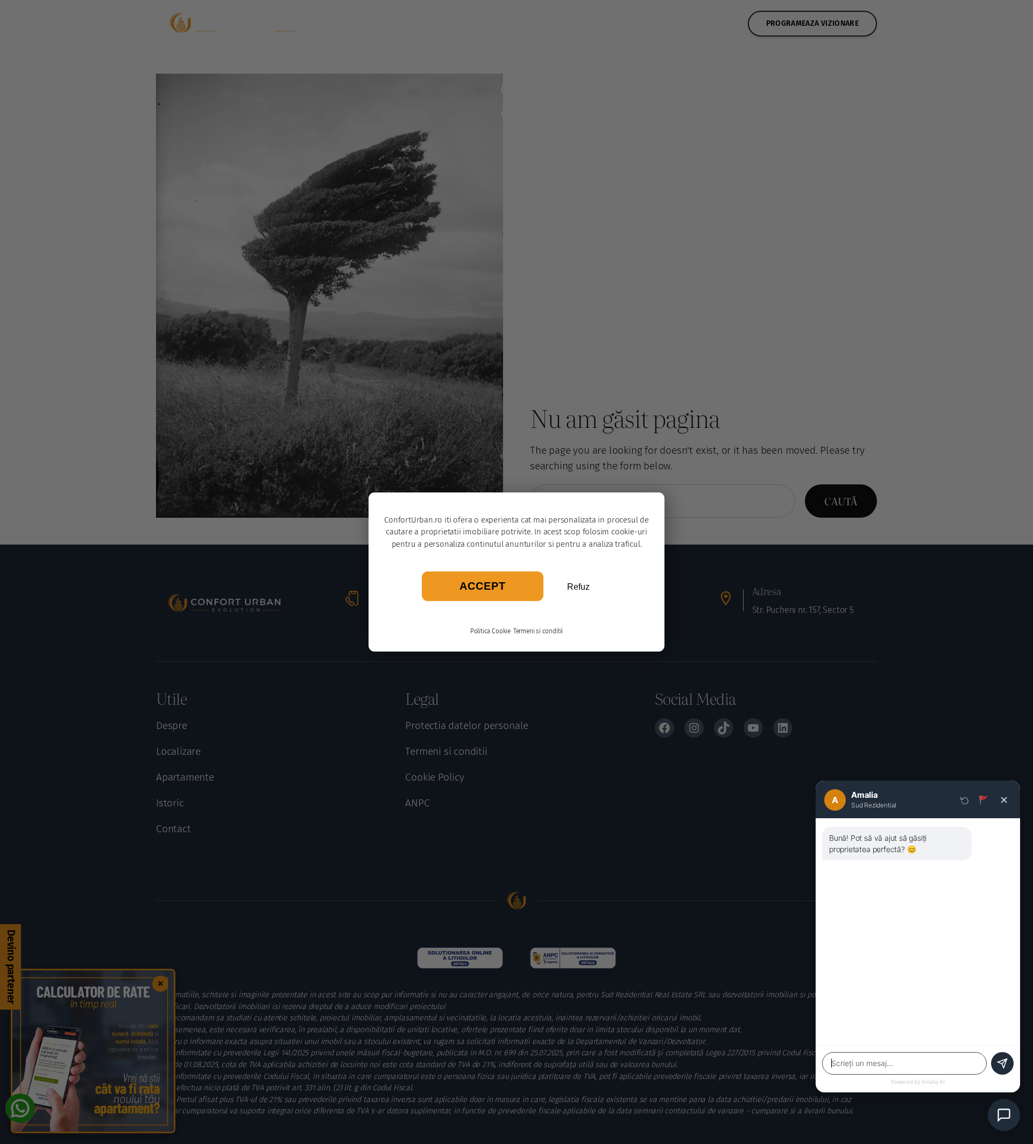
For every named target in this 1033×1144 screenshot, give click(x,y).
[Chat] (1004, 1115)
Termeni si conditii (538, 631)
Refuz (578, 586)
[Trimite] (1002, 1063)
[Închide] (1003, 799)
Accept (482, 586)
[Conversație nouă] (964, 799)
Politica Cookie (490, 631)
